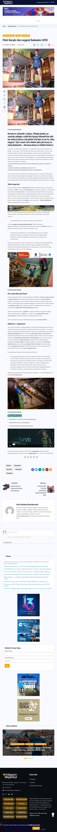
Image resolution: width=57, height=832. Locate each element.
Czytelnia (8, 803)
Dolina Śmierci (17, 465)
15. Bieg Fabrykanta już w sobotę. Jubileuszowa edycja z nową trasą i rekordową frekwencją (27, 569)
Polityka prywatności (36, 785)
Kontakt (32, 782)
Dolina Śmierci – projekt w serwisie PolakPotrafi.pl (22, 419)
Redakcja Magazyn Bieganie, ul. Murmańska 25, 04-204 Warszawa (14, 783)
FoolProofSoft (41, 829)
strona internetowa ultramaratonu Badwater (21, 426)
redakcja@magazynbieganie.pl (12, 790)
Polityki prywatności (34, 825)
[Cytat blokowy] (21, 537)
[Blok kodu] (24, 537)
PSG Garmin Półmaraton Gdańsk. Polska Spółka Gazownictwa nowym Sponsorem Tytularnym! (28, 588)
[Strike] (15, 537)
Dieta (21, 803)
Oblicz (7, 665)
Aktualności (21, 799)
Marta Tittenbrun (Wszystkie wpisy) (27, 504)
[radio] (25, 457)
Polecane (21, 808)
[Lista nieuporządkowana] (19, 537)
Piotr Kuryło (9, 469)
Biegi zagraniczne (12, 26)
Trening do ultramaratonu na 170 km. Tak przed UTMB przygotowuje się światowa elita (26, 566)
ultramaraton (9, 473)
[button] (24, 758)
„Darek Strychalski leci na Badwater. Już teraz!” (20, 168)
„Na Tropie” (25, 514)
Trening (21, 812)
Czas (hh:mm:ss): (9, 658)
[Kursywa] (11, 537)
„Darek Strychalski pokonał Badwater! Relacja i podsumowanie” (25, 170)
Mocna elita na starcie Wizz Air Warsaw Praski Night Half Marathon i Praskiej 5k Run (25, 581)
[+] (30, 536)
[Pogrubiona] (9, 537)
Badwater (8, 465)
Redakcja (32, 779)
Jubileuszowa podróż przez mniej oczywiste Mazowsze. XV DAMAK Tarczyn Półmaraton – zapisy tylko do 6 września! (27, 562)
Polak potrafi (18, 469)
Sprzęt (8, 812)
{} (27, 536)
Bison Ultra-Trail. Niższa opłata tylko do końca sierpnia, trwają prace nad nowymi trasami (27, 574)
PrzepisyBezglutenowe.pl (23, 516)
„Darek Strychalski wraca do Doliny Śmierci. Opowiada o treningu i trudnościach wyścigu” (29, 164)
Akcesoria (8, 799)
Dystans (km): (8, 651)
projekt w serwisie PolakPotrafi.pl (22, 224)
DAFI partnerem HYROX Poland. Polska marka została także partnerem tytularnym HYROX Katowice (27, 585)
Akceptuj (36, 828)
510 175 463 (7, 787)
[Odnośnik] (26, 537)
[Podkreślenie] (13, 537)
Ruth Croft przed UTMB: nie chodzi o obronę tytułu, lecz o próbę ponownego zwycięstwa (27, 571)
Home (4, 26)
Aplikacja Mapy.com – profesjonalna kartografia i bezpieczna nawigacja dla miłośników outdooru (26, 578)
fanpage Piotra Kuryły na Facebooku (19, 422)
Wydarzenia (21, 816)
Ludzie (8, 808)
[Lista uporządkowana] (17, 537)
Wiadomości (9, 816)
